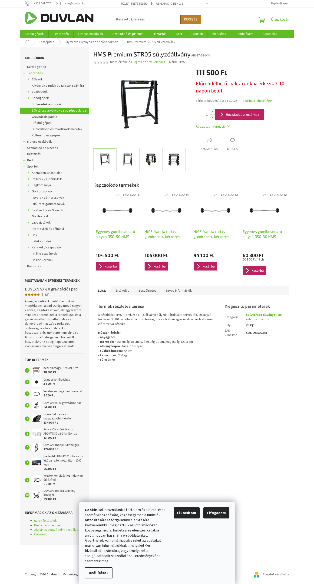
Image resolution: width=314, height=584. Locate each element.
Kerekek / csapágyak (46, 247)
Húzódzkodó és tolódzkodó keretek (57, 129)
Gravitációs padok (44, 117)
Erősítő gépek (42, 123)
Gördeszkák (40, 216)
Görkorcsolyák (42, 191)
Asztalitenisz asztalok (47, 173)
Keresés (190, 19)
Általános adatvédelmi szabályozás (58, 530)
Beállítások (99, 572)
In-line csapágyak (45, 253)
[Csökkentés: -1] (212, 117)
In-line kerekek (43, 260)
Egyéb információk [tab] (179, 290)
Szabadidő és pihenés (42, 148)
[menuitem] (34, 34)
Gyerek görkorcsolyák (48, 197)
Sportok (33, 166)
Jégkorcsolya (41, 185)
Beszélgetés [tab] (147, 290)
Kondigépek (40, 98)
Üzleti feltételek (134, 4)
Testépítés (35, 73)
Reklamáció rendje (169, 4)
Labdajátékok (41, 222)
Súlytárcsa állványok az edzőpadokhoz (59, 110)
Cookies (40, 534)
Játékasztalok (42, 241)
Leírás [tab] (102, 290)
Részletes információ (211, 126)
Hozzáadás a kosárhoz (242, 114)
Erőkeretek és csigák (47, 104)
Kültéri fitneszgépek (46, 135)
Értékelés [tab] (122, 290)
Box (34, 235)
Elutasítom (186, 512)
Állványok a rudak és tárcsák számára (58, 85)
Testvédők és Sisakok (47, 210)
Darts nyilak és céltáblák (49, 229)
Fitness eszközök (39, 141)
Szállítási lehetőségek (258, 101)
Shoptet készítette (276, 574)
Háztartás (34, 154)
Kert (30, 160)
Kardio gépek (36, 67)
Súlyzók (37, 79)
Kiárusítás (34, 266)
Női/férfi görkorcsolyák (49, 204)
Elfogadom (216, 512)
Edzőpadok (40, 91)
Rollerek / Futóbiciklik (47, 179)
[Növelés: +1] (212, 112)
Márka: (177, 62)
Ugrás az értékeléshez (149, 62)
